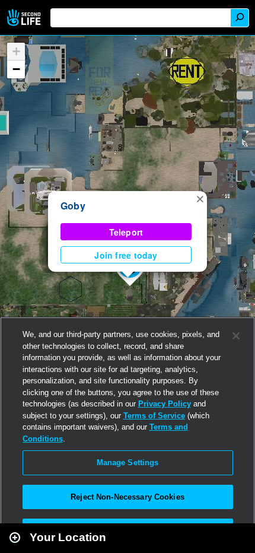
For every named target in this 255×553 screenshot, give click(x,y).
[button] (200, 198)
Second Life (25, 17)
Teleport (126, 232)
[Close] (236, 336)
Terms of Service (154, 415)
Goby (72, 205)
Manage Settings (128, 462)
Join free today (125, 255)
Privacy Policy (164, 403)
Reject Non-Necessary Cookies (127, 496)
